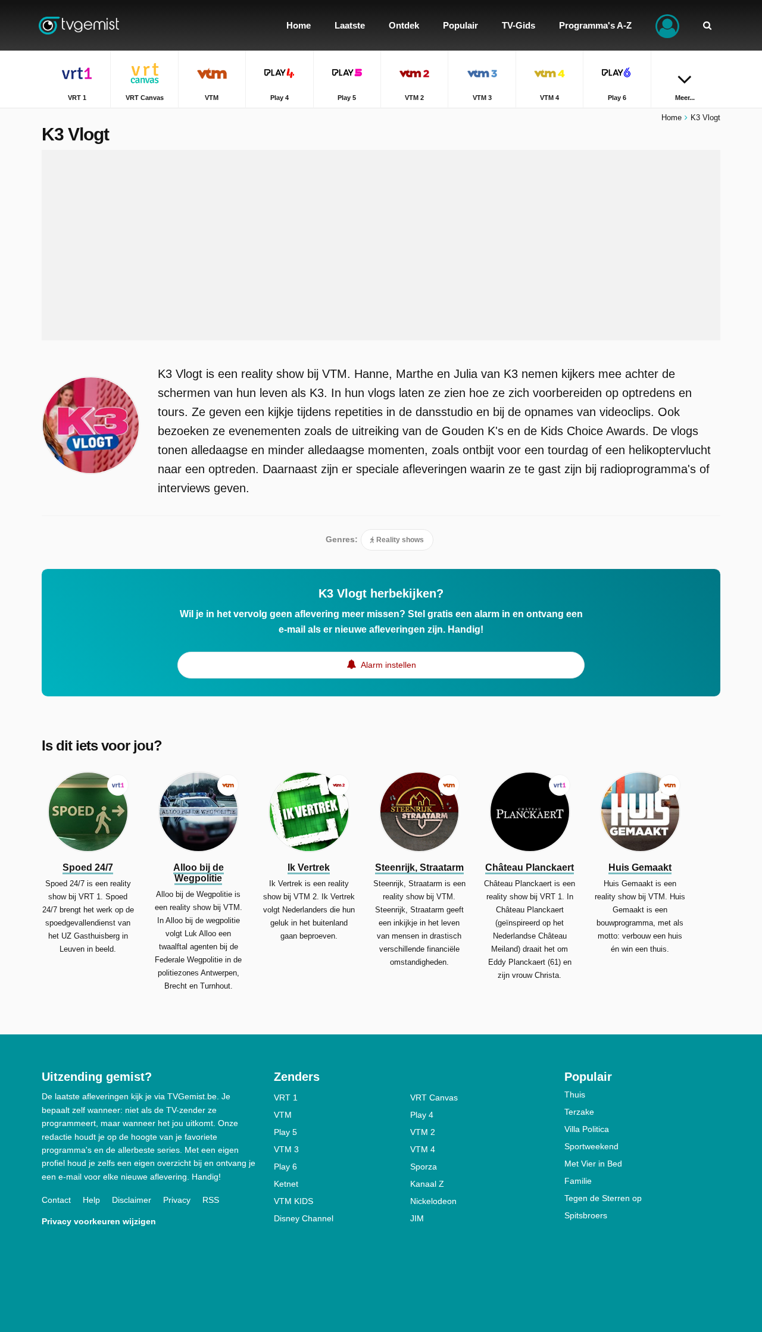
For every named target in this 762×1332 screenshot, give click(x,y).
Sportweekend (591, 1146)
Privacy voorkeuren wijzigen (99, 1221)
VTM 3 (286, 1149)
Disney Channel (303, 1218)
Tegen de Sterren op (603, 1198)
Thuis (574, 1094)
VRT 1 (286, 1097)
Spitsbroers (585, 1215)
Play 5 (285, 1132)
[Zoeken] (707, 25)
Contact (56, 1200)
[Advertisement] (381, 245)
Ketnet (286, 1184)
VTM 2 (422, 1132)
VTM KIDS (293, 1201)
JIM (417, 1218)
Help (91, 1200)
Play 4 (421, 1115)
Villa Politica (586, 1129)
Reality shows (399, 540)
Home (671, 117)
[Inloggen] (667, 25)
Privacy (176, 1200)
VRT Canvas (434, 1097)
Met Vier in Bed (593, 1163)
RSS (210, 1200)
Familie (578, 1181)
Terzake (579, 1112)
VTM (283, 1115)
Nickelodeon (433, 1201)
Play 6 (285, 1166)
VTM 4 (422, 1149)
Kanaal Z (427, 1184)
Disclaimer (131, 1200)
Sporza (423, 1166)
